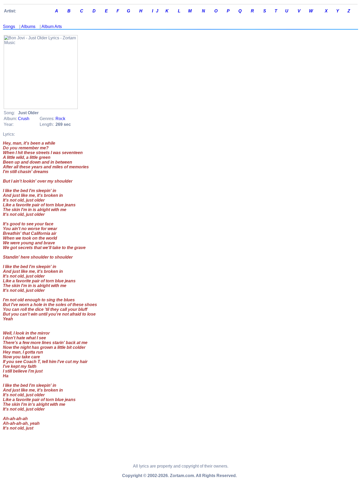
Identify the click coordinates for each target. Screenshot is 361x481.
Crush (23, 118)
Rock (60, 118)
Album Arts (51, 26)
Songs (9, 26)
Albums (28, 26)
